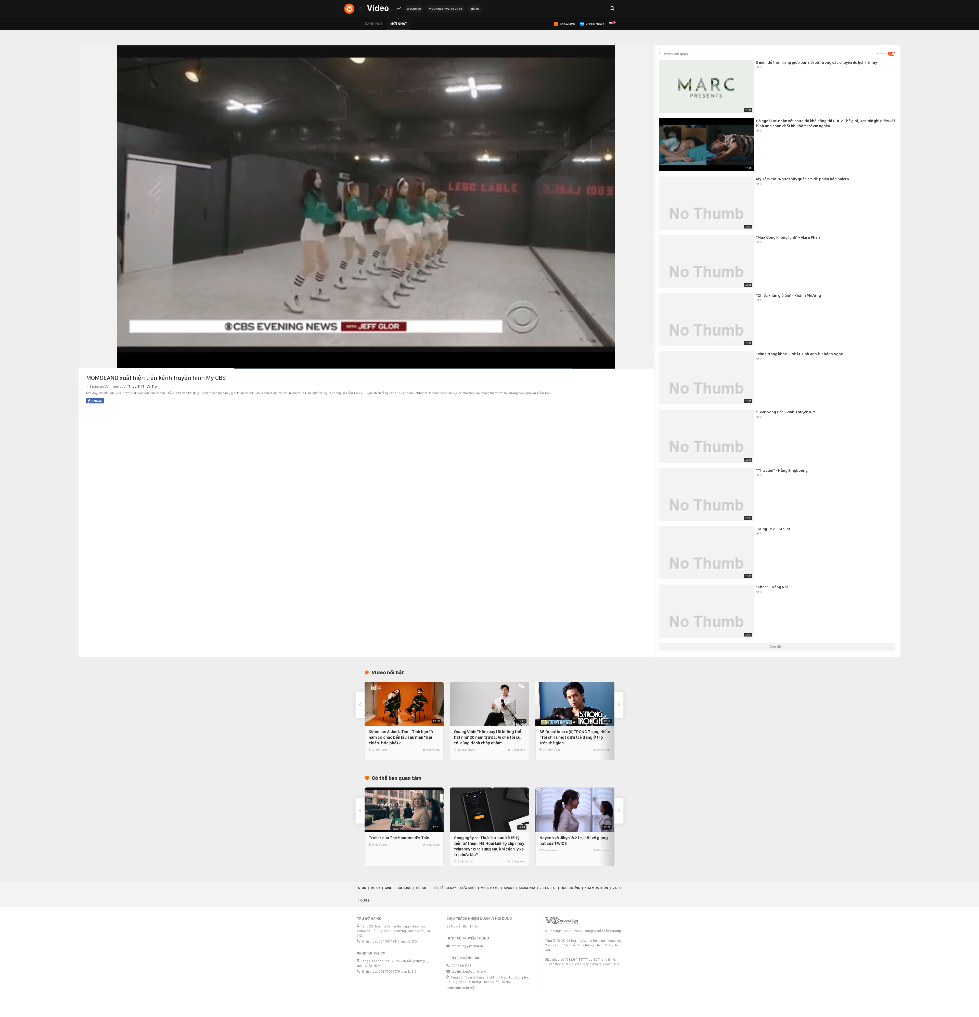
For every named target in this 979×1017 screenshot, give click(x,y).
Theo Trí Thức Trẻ (142, 386)
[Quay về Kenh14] (349, 9)
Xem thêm (777, 647)
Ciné (388, 888)
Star (362, 888)
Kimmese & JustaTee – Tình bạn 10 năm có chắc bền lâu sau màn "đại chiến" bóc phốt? (401, 737)
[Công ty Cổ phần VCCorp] (561, 920)
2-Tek (544, 888)
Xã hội (421, 888)
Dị (554, 888)
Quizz (365, 900)
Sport (509, 888)
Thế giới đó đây (443, 888)
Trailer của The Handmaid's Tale (399, 837)
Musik (375, 888)
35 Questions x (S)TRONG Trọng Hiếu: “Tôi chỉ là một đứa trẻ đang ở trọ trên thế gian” (574, 737)
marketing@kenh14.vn (467, 946)
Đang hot (374, 24)
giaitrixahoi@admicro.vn (469, 971)
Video (617, 888)
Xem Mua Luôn (596, 888)
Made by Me (490, 888)
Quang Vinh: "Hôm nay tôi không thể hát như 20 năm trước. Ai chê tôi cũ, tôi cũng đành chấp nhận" (487, 737)
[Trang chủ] (378, 8)
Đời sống (403, 888)
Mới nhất (398, 24)
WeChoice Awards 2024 (445, 8)
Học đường (570, 888)
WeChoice (414, 8)
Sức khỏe (468, 888)
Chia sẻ (96, 401)
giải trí (474, 8)
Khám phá (527, 888)
